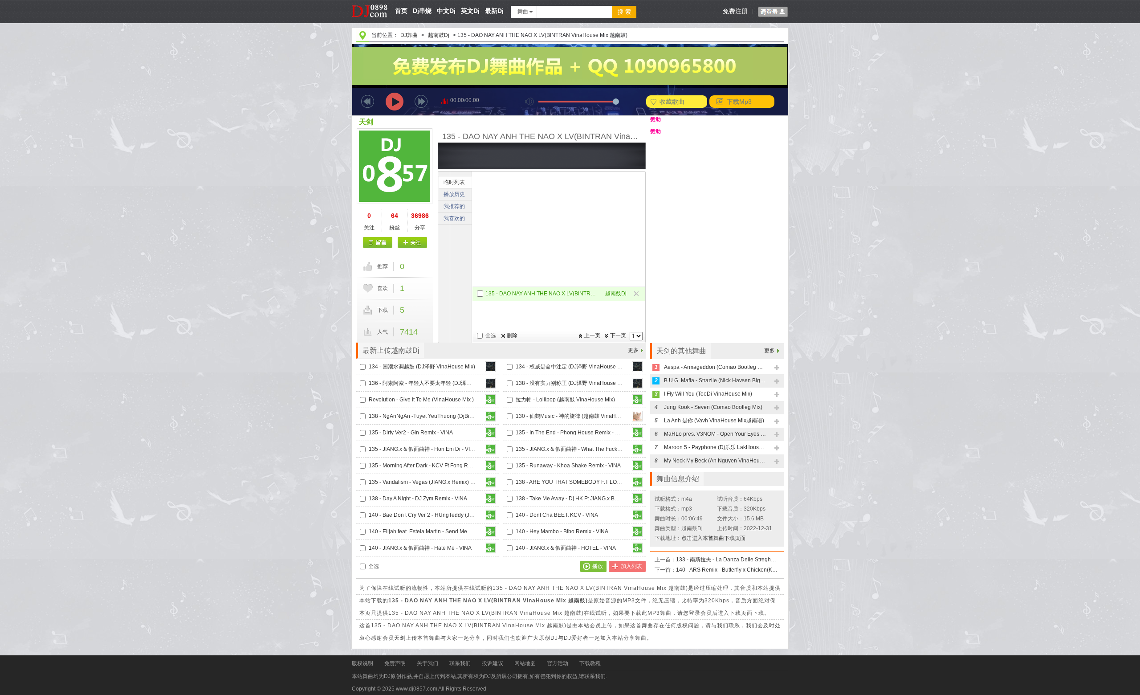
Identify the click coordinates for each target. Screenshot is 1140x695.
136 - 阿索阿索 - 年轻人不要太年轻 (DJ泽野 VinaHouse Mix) (440, 383)
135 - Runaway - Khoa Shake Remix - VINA (568, 465)
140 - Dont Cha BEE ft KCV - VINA (557, 515)
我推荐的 (454, 206)
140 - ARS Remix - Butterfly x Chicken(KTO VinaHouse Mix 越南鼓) (727, 570)
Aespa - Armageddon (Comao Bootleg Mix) (715, 367)
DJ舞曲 (409, 35)
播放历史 (454, 194)
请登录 (773, 12)
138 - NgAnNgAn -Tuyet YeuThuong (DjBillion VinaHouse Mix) (444, 416)
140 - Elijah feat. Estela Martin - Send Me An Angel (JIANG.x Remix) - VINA (458, 531)
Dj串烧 (422, 10)
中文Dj (446, 10)
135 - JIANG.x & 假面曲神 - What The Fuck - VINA (575, 449)
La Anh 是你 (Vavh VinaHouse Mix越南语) (714, 420)
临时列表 (454, 182)
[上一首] (367, 101)
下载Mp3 (739, 101)
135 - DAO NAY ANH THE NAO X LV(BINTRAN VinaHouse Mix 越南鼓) (541, 293)
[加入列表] (777, 368)
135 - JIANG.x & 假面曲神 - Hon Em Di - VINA (423, 449)
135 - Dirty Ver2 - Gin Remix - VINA (411, 432)
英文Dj (470, 10)
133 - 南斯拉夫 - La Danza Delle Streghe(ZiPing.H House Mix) (727, 559)
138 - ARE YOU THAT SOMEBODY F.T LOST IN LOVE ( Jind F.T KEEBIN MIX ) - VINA (618, 482)
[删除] (637, 294)
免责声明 (395, 663)
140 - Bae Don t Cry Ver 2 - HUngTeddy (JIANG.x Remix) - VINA (445, 515)
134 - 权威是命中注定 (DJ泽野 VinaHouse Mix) (571, 367)
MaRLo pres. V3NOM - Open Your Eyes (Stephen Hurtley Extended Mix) (715, 434)
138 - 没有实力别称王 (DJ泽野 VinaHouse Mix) (571, 383)
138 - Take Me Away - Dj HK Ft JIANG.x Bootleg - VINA (581, 498)
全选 (490, 335)
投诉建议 (492, 663)
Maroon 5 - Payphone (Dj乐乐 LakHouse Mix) (715, 447)
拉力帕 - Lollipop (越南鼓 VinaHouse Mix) (565, 400)
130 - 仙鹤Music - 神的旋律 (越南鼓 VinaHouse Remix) (581, 416)
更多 (633, 350)
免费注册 (735, 11)
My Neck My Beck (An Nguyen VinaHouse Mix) (715, 461)
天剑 (366, 122)
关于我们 (427, 663)
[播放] (394, 101)
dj (370, 3)
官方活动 (557, 663)
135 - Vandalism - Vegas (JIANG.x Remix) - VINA (427, 482)
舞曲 (522, 11)
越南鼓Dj (438, 35)
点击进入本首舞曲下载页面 (713, 538)
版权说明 (362, 663)
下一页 (618, 335)
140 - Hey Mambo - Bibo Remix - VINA (562, 531)
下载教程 (590, 663)
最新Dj (494, 10)
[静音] (529, 101)
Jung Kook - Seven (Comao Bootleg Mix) (713, 407)
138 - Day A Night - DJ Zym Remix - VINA (418, 498)
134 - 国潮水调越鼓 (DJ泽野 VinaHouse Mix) (422, 367)
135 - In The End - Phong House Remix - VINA (571, 432)
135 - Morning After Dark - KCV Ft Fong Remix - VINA (433, 465)
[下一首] (421, 101)
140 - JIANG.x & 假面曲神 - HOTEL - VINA (566, 548)
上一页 (592, 335)
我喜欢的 (454, 218)
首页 (401, 10)
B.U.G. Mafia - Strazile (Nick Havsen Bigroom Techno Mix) (715, 380)
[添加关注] (412, 242)
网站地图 (525, 663)
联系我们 (460, 663)
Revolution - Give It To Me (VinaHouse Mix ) (421, 400)
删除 (512, 335)
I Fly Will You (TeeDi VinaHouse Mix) (708, 394)
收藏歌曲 (672, 101)
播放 (597, 566)
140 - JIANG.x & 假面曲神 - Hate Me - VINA (420, 548)
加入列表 (631, 566)
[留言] (378, 242)
